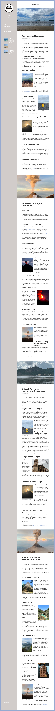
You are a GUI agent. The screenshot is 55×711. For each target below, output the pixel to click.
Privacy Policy (6, 702)
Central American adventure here (39, 356)
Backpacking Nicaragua (33, 36)
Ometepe (39, 133)
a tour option (37, 625)
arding (29, 91)
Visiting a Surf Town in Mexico (11, 46)
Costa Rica (33, 168)
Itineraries (6, 28)
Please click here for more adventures (39, 525)
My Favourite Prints (7, 31)
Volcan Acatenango (30, 229)
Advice (5, 29)
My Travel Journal (7, 26)
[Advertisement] (9, 81)
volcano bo (26, 91)
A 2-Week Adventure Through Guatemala (31, 558)
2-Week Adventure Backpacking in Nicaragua (34, 390)
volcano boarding (42, 421)
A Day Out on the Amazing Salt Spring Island (11, 52)
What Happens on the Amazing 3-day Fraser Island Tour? (11, 40)
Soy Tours (45, 233)
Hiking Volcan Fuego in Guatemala (32, 204)
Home (5, 24)
